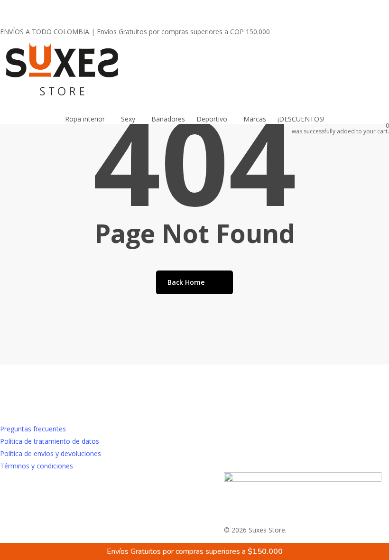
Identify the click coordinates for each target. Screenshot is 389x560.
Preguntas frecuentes (33, 428)
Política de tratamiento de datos (49, 441)
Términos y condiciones (36, 465)
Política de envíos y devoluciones (50, 453)
